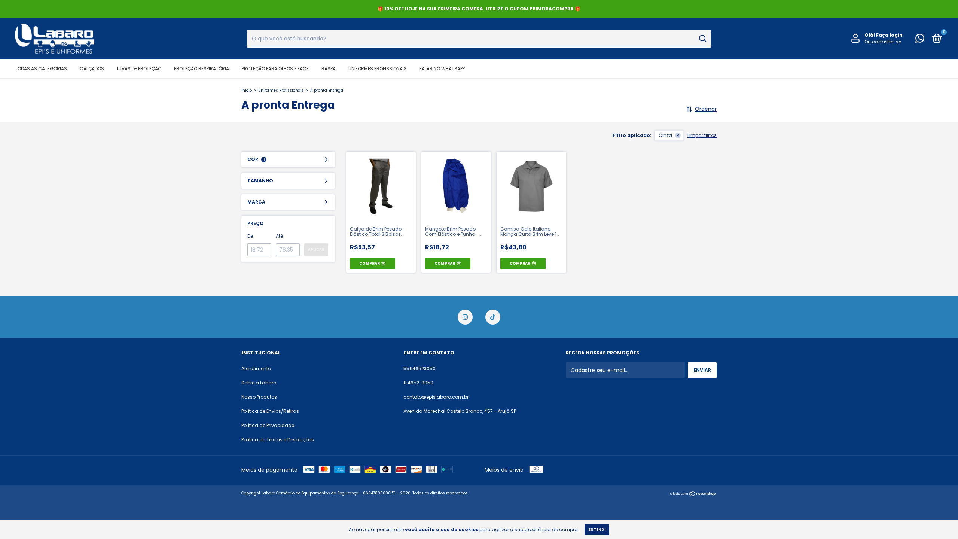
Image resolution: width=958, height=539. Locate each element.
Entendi (596, 529)
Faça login (889, 35)
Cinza (665, 135)
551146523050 (419, 368)
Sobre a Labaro (258, 383)
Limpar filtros (702, 135)
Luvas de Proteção (139, 69)
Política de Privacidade (267, 425)
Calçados (92, 69)
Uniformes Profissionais (377, 69)
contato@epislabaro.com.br (436, 397)
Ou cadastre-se (882, 42)
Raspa (328, 69)
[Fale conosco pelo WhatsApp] (920, 40)
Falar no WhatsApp (442, 69)
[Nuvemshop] (693, 494)
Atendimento (256, 368)
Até (279, 236)
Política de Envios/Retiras (270, 411)
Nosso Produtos (259, 397)
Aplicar (316, 249)
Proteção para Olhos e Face (275, 69)
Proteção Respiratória (201, 69)
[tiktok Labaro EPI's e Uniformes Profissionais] (492, 317)
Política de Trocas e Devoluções (277, 439)
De (250, 236)
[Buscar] (702, 38)
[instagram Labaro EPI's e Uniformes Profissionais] (465, 317)
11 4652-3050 (418, 383)
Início (246, 90)
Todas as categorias (41, 69)
